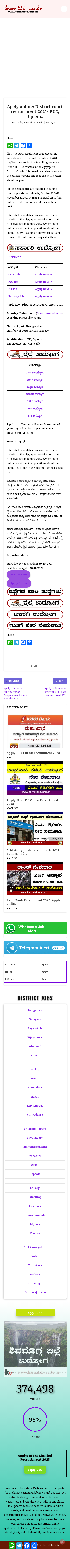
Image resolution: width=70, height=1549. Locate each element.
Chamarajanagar (35, 1292)
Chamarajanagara (34, 1147)
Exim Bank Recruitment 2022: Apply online (34, 902)
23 (65, 1372)
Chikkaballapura (35, 1129)
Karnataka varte (33, 122)
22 (62, 1372)
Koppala (35, 1174)
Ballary (35, 1188)
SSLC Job (10, 964)
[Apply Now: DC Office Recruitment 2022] (35, 778)
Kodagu (35, 1274)
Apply (45, 964)
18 (51, 1372)
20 (57, 1372)
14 (40, 1372)
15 (43, 1372)
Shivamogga (35, 1105)
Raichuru (35, 1206)
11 (32, 1372)
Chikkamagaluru (35, 1247)
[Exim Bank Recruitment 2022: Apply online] (35, 878)
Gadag (35, 1069)
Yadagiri (35, 1156)
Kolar (35, 1256)
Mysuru (35, 1224)
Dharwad (35, 1046)
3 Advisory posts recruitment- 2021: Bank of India (33, 852)
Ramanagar (35, 1283)
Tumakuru (35, 1265)
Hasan (35, 1096)
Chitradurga (35, 1114)
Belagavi (35, 1019)
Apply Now (35, 1469)
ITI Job (8, 971)
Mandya (35, 1233)
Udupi (35, 1165)
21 (60, 1372)
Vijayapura (35, 1037)
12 (35, 1372)
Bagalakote (35, 1028)
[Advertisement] (35, 54)
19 (54, 1372)
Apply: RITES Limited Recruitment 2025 (35, 1457)
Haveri (35, 1055)
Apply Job (35, 1312)
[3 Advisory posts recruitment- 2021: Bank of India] (35, 828)
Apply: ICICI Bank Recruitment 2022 (33, 753)
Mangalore (35, 1087)
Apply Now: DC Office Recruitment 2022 (32, 802)
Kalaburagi (35, 1197)
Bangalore (35, 1010)
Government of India (49, 313)
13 (37, 1372)
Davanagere (35, 1137)
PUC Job (9, 978)
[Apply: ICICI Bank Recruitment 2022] (35, 731)
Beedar (35, 1078)
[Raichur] (35, 1376)
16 (46, 1372)
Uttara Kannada (35, 1215)
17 (48, 1372)
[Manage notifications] (62, 1541)
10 (29, 1372)
